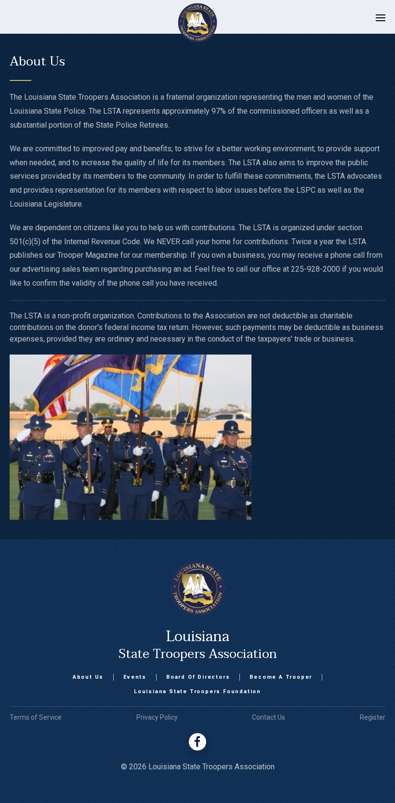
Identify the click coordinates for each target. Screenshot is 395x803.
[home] (188, 22)
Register (372, 717)
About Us (88, 677)
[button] (380, 22)
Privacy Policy (157, 717)
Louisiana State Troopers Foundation (197, 691)
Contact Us (268, 717)
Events (134, 677)
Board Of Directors (198, 677)
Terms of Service (36, 717)
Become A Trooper (281, 677)
